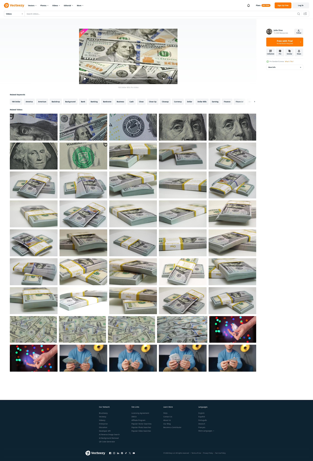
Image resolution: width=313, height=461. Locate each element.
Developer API (105, 431)
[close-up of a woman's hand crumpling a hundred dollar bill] (232, 329)
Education (103, 427)
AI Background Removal (109, 438)
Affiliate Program (138, 420)
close (141, 101)
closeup (165, 101)
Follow (298, 33)
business (120, 101)
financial (239, 101)
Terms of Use (196, 453)
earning (215, 101)
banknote (107, 101)
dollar (189, 101)
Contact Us (167, 416)
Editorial (67, 5)
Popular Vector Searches (141, 424)
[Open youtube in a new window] (134, 453)
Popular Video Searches (141, 431)
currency (178, 101)
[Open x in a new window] (130, 453)
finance (227, 101)
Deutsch (201, 424)
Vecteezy (102, 416)
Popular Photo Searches (141, 427)
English (201, 413)
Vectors (31, 5)
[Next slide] (252, 102)
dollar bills (202, 101)
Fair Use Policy (220, 453)
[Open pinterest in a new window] (122, 453)
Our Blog (167, 424)
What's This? (289, 61)
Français (201, 427)
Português (202, 420)
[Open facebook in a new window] (110, 453)
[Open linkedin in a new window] (118, 453)
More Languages (205, 431)
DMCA (134, 416)
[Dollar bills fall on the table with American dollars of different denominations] (33, 329)
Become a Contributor (172, 427)
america (29, 101)
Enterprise (103, 424)
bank (83, 101)
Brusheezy (103, 413)
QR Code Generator (107, 441)
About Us (167, 420)
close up (152, 101)
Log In (300, 5)
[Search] (298, 13)
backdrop (56, 101)
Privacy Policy (208, 453)
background (70, 101)
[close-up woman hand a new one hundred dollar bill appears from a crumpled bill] (34, 358)
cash (132, 101)
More (79, 5)
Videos (55, 5)
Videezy (102, 420)
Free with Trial (285, 42)
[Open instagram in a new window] (114, 453)
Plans (258, 5)
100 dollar (16, 101)
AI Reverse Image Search (109, 434)
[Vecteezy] (14, 5)
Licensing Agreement (140, 413)
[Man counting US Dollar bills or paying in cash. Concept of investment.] (83, 358)
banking (94, 101)
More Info (271, 67)
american (42, 101)
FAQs (165, 413)
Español (201, 416)
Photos (43, 5)
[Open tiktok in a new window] (126, 453)
